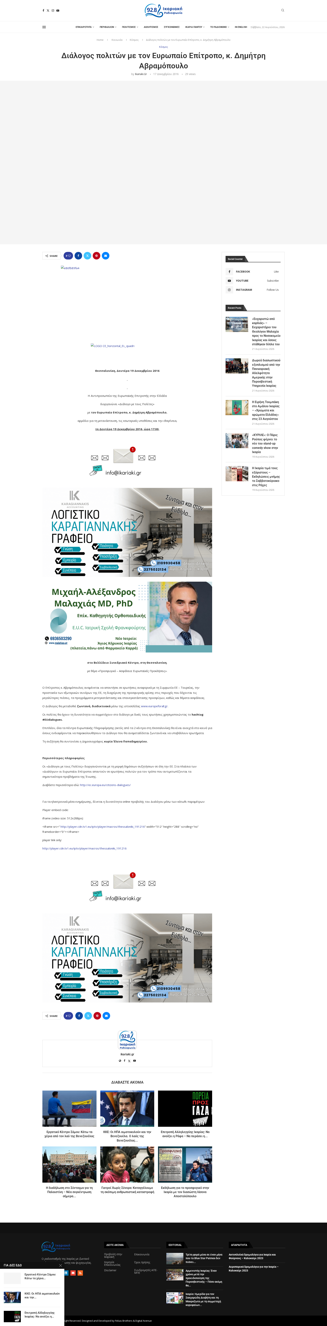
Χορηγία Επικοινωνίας (112, 1263)
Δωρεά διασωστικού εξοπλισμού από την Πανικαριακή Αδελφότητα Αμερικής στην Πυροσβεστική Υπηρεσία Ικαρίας (266, 373)
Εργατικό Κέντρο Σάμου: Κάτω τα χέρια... (40, 1276)
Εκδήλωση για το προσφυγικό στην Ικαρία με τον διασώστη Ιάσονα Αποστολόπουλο (185, 1192)
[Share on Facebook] (78, 255)
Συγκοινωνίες (172, 27)
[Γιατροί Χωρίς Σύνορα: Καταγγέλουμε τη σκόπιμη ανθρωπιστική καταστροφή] (127, 1164)
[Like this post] (69, 256)
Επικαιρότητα (84, 27)
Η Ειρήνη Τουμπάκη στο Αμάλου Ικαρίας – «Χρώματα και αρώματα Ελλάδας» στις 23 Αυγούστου (266, 410)
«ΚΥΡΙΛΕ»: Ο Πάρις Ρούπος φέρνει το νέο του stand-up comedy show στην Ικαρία (265, 443)
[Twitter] (48, 10)
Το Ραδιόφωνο (218, 27)
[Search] (283, 11)
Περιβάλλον (107, 27)
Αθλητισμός (151, 27)
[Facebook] (43, 10)
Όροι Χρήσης (142, 1262)
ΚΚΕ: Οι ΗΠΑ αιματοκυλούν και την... (42, 1295)
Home (100, 39)
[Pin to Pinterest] (96, 255)
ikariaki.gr (141, 74)
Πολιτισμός (129, 27)
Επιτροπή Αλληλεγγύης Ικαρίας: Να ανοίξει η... (40, 1314)
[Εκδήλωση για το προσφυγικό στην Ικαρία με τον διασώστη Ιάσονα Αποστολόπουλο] (185, 1164)
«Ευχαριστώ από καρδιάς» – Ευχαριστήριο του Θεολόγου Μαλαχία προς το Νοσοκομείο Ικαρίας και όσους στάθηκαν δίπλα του (266, 331)
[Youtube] (57, 10)
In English (241, 27)
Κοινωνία (117, 39)
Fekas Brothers (123, 1320)
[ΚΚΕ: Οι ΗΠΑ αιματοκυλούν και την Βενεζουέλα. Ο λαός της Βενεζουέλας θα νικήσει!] (127, 1109)
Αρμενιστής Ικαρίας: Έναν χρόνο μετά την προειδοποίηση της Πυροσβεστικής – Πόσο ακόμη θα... (204, 1278)
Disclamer (110, 1270)
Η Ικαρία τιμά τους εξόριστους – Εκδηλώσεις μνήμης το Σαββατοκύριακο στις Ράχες (266, 476)
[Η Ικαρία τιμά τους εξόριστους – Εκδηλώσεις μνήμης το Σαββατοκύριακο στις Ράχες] (237, 473)
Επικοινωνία (141, 1254)
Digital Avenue (143, 1320)
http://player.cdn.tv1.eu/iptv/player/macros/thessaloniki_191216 (103, 826)
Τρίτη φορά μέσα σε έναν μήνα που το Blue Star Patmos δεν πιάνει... (204, 1258)
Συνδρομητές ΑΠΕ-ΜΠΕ (145, 1271)
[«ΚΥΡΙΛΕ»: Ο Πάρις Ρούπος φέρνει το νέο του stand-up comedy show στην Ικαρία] (237, 440)
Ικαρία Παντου (193, 27)
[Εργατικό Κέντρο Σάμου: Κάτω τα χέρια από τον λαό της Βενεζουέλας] (69, 1109)
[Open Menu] (44, 27)
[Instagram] (52, 10)
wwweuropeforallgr (154, 706)
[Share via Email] (105, 255)
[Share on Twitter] (87, 255)
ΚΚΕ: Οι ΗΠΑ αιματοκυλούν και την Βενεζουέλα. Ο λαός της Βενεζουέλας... (127, 1136)
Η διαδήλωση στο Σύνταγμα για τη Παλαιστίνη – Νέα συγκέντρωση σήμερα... (69, 1192)
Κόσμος (134, 39)
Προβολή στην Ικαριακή (113, 1255)
